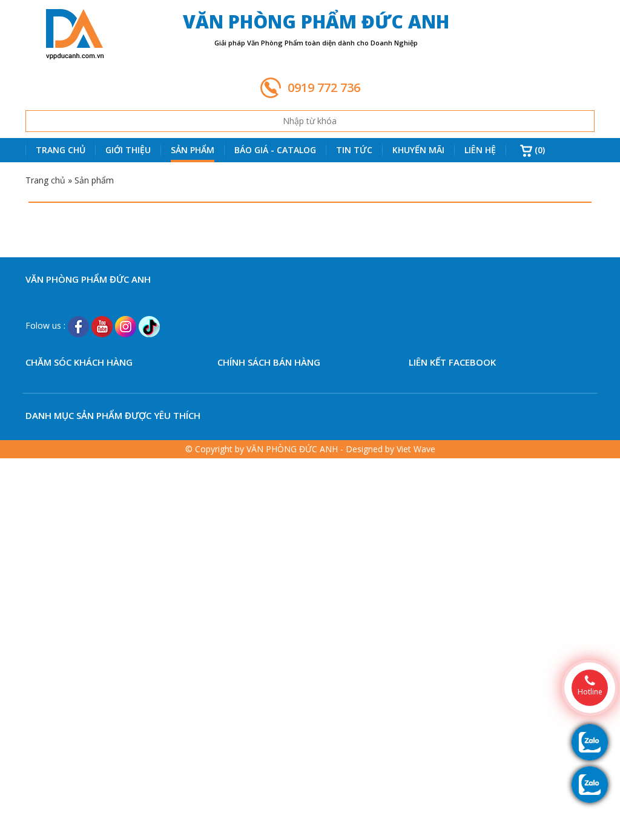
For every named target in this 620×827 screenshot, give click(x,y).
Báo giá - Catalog (275, 150)
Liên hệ (480, 150)
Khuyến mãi (418, 150)
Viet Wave (416, 449)
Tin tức (354, 150)
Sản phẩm (192, 150)
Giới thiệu (128, 150)
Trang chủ (60, 150)
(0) (538, 150)
